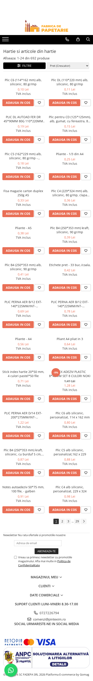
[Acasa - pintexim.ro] (46, 26)
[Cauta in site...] (88, 39)
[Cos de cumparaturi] (78, 39)
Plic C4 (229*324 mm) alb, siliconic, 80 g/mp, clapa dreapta (69, 193)
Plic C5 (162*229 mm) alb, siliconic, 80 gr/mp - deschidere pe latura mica (23, 156)
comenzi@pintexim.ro (49, 619)
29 (77, 521)
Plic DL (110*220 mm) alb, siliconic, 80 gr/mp (69, 82)
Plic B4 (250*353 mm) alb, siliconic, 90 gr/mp (23, 267)
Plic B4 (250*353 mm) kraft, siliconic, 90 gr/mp (69, 230)
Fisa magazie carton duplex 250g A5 (23, 193)
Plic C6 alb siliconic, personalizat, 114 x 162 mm (70, 415)
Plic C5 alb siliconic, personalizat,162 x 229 (70, 452)
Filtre (26, 66)
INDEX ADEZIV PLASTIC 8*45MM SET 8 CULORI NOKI (69, 374)
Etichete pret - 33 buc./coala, (70, 265)
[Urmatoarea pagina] (84, 521)
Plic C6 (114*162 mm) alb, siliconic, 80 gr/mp (23, 82)
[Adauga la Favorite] (39, 102)
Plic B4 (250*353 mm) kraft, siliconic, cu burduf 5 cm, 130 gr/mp (23, 452)
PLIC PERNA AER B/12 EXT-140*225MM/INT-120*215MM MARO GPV (23, 304)
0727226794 (49, 613)
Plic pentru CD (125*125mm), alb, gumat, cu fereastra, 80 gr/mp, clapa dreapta (70, 119)
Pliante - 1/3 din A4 (69, 154)
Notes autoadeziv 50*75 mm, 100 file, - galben (23, 489)
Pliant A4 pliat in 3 (70, 339)
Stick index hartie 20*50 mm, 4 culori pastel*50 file (23, 374)
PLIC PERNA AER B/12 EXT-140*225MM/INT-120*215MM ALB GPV (70, 304)
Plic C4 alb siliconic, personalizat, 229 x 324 (70, 489)
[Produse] (6, 40)
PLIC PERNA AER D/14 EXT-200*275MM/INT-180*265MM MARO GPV (23, 415)
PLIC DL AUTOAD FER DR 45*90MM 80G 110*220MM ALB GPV (23, 119)
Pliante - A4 (23, 339)
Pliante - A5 (23, 228)
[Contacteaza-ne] (67, 39)
